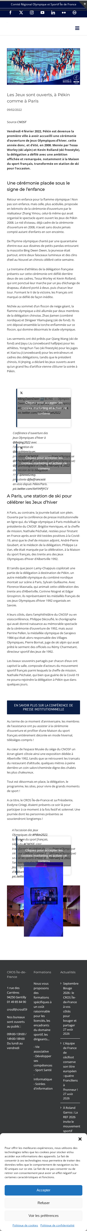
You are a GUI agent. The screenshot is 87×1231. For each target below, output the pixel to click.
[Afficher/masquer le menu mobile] (77, 28)
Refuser (44, 1203)
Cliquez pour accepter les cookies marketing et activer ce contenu (44, 408)
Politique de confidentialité (57, 1225)
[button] (80, 1139)
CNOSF (21, 122)
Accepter (43, 1190)
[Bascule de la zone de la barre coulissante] (83, 5)
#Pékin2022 (39, 835)
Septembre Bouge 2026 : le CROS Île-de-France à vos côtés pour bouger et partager (70, 1004)
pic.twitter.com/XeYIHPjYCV (30, 489)
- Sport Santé (43, 1070)
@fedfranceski (36, 479)
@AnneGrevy (27, 475)
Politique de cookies (25, 1225)
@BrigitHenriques (24, 451)
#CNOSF (28, 844)
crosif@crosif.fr (17, 1009)
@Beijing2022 (21, 442)
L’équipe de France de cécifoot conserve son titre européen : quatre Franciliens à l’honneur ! (70, 1066)
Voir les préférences (44, 1216)
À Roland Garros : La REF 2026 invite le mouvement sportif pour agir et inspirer (70, 1124)
